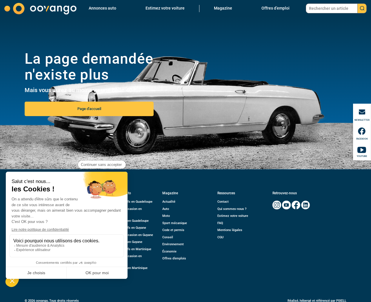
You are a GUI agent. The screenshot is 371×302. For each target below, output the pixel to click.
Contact (223, 202)
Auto (165, 209)
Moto (166, 216)
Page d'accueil (89, 109)
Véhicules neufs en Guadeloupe (129, 202)
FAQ (220, 223)
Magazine (223, 8)
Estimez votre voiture (165, 8)
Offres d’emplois (174, 258)
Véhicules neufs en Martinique (129, 249)
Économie (169, 251)
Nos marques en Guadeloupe (128, 221)
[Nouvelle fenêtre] (276, 205)
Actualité (168, 202)
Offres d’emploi (275, 8)
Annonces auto (102, 8)
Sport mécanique (174, 223)
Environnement (173, 244)
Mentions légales (229, 230)
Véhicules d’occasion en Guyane (130, 235)
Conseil (167, 237)
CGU (220, 237)
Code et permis (173, 230)
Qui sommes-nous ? (231, 209)
